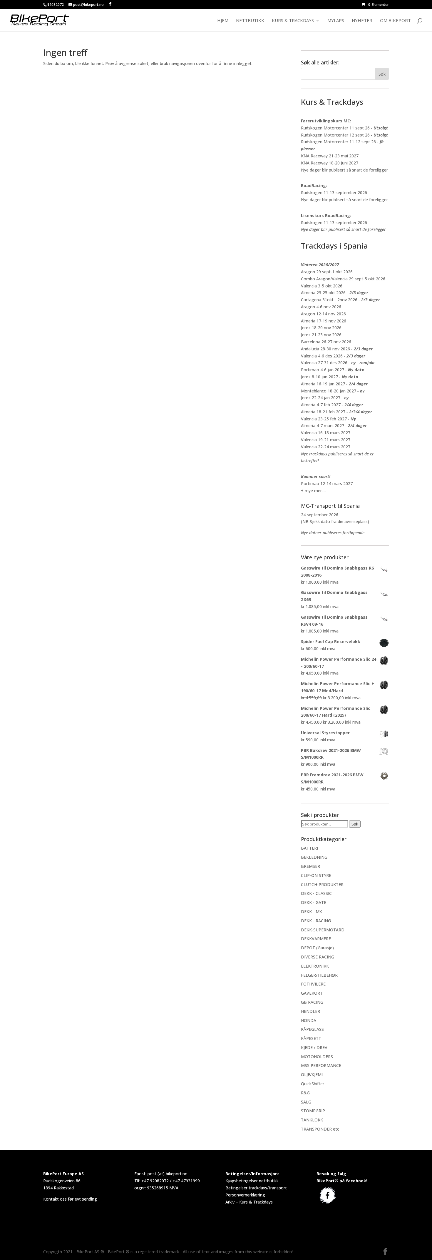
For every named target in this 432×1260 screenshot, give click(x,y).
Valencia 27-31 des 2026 (324, 362)
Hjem (222, 20)
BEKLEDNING (314, 857)
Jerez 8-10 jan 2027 (319, 377)
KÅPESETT (311, 1038)
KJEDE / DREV (314, 1047)
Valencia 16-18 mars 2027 (325, 432)
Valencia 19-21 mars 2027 (325, 439)
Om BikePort (395, 20)
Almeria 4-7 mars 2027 (322, 425)
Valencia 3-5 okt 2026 (321, 286)
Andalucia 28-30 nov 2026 (325, 349)
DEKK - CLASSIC (316, 893)
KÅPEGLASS (312, 1029)
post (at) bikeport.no (167, 1173)
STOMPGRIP (313, 1110)
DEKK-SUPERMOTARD (322, 930)
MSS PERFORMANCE (321, 1065)
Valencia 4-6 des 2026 (322, 356)
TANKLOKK (312, 1120)
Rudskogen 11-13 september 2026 (334, 192)
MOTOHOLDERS (317, 1056)
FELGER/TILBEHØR (319, 975)
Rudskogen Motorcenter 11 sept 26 (335, 128)
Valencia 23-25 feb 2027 (324, 419)
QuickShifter (312, 1083)
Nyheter (362, 20)
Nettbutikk (250, 20)
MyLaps (335, 20)
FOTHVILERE (313, 984)
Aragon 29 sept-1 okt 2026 (327, 271)
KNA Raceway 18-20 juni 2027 (329, 163)
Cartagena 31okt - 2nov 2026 (329, 299)
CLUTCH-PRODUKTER (322, 884)
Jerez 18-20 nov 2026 (321, 327)
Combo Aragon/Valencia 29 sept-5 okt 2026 (343, 279)
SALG (306, 1102)
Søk (354, 824)
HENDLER (310, 1011)
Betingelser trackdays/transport (256, 1188)
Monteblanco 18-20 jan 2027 (328, 391)
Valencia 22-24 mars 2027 (325, 447)
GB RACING (312, 1002)
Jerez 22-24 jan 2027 (320, 397)
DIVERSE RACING (317, 957)
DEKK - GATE (313, 902)
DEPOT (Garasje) (317, 948)
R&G (305, 1093)
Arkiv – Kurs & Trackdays (249, 1202)
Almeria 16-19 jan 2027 (323, 384)
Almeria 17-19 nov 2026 (323, 321)
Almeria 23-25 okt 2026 (323, 292)
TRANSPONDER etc (320, 1129)
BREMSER (310, 866)
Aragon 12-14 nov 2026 (323, 314)
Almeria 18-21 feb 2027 (323, 412)
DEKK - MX (311, 911)
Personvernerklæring (245, 1195)
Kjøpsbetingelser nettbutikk (252, 1181)
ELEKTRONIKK (315, 966)
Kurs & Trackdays (293, 20)
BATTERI (309, 848)
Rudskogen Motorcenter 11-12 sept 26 (338, 141)
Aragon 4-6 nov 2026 (321, 306)
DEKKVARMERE (316, 938)
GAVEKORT (312, 993)
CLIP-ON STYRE (316, 875)
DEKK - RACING (316, 920)
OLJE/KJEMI (312, 1074)
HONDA (308, 1020)
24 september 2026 (319, 514)
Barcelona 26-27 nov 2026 (326, 341)
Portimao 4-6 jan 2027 (322, 369)
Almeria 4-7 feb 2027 (321, 404)
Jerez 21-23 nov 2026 (321, 334)
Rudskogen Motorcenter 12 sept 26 (335, 135)
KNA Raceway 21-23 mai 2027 (330, 156)
